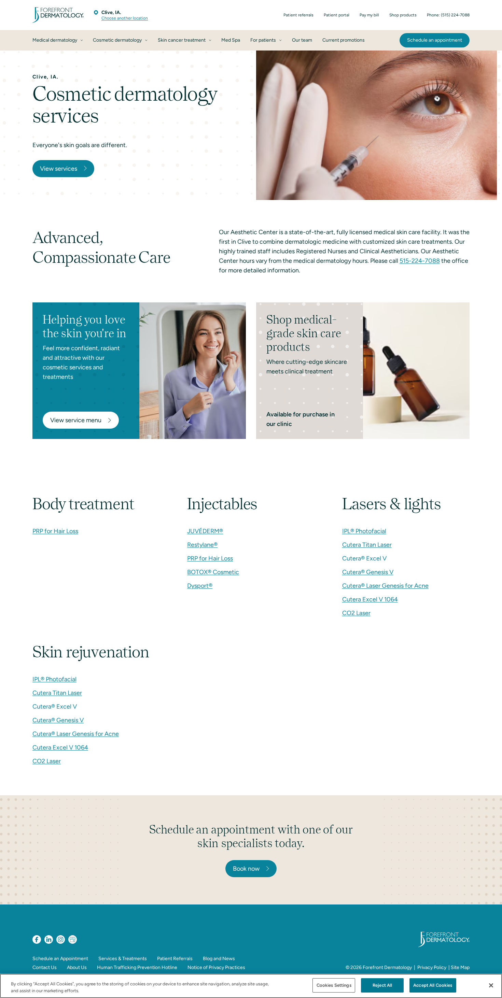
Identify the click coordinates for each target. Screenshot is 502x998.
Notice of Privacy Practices (216, 967)
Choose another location (124, 18)
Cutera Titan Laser (367, 544)
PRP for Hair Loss (55, 531)
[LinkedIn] (48, 939)
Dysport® (199, 585)
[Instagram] (60, 939)
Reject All (382, 985)
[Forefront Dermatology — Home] (58, 15)
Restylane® (202, 544)
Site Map (460, 967)
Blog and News (219, 958)
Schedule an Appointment (60, 958)
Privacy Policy (431, 967)
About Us (77, 967)
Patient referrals (298, 15)
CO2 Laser (356, 613)
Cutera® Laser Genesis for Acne (385, 585)
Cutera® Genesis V (367, 572)
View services (58, 168)
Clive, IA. (111, 12)
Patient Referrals (175, 958)
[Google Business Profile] (72, 939)
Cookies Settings (334, 985)
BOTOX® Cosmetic (213, 572)
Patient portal (336, 15)
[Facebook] (36, 939)
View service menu (75, 420)
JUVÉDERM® (205, 531)
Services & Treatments (122, 958)
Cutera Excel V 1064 (370, 599)
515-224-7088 (420, 261)
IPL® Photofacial (364, 531)
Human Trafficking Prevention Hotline (137, 967)
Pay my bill (369, 15)
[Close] (491, 985)
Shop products (403, 15)
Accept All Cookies (432, 985)
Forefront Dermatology (387, 967)
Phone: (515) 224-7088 (448, 15)
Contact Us (44, 967)
